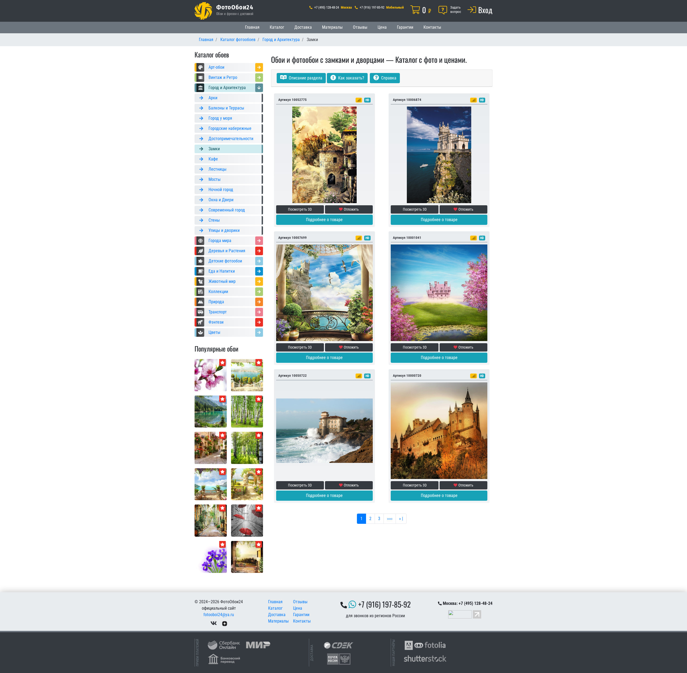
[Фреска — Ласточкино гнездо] (324, 292)
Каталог (277, 27)
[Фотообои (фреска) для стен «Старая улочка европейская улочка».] (211, 520)
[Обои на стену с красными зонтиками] (247, 520)
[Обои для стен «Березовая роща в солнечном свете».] (247, 447)
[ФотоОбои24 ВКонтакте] (213, 623)
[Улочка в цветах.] (211, 447)
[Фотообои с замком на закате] (439, 430)
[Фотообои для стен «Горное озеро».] (211, 411)
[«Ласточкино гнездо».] (439, 154)
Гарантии (405, 27)
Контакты (432, 27)
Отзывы (360, 27)
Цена (382, 27)
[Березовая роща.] (247, 411)
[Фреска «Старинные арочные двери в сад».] (247, 556)
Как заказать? (350, 78)
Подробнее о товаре (324, 219)
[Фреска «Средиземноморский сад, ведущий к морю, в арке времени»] (247, 484)
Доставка (303, 27)
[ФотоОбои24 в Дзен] (224, 623)
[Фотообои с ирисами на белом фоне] (211, 556)
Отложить (351, 209)
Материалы (332, 27)
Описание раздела (305, 78)
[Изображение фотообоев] (247, 374)
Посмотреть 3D (300, 209)
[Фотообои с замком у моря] (324, 430)
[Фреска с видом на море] (211, 484)
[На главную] (203, 11)
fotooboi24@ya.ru (218, 614)
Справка (388, 78)
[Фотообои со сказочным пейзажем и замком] (439, 292)
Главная (252, 27)
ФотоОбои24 (234, 6)
